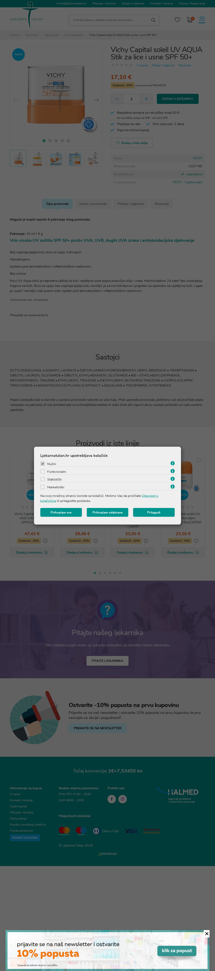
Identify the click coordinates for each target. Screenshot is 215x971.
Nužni (51, 463)
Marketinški (55, 487)
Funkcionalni (56, 471)
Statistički (54, 479)
